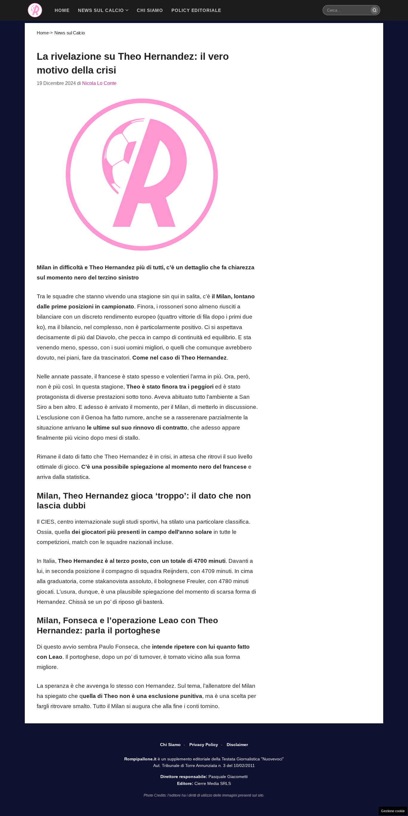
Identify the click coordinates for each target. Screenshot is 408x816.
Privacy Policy (203, 744)
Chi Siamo (170, 744)
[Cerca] (374, 10)
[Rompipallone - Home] (35, 10)
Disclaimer (237, 744)
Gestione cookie (393, 811)
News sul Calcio (69, 32)
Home (43, 32)
